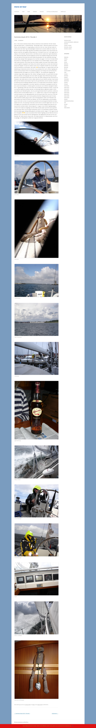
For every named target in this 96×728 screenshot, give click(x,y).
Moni (33, 704)
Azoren (65, 62)
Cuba (65, 72)
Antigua (65, 58)
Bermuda (66, 67)
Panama (66, 82)
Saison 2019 (66, 97)
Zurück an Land (67, 40)
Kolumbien (66, 79)
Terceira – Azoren (67, 45)
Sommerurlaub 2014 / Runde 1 (22, 713)
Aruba (65, 60)
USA (65, 102)
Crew (23, 11)
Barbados (66, 65)
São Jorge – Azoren (68, 47)
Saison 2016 (66, 92)
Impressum (63, 11)
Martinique (66, 80)
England (66, 77)
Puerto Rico (66, 85)
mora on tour (20, 6)
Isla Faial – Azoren (68, 48)
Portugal (66, 84)
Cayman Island (67, 70)
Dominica (66, 75)
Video (65, 106)
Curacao (66, 74)
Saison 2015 (66, 90)
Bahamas (66, 63)
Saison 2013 (66, 87)
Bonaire (65, 68)
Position (42, 11)
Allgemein (66, 57)
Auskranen (55, 713)
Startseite (16, 11)
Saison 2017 (66, 94)
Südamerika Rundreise (69, 100)
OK (72, 725)
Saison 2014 (39, 704)
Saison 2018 (66, 95)
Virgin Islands (67, 107)
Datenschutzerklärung (52, 11)
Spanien (66, 99)
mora (28, 11)
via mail (65, 104)
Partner (35, 11)
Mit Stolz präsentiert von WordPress (21, 722)
